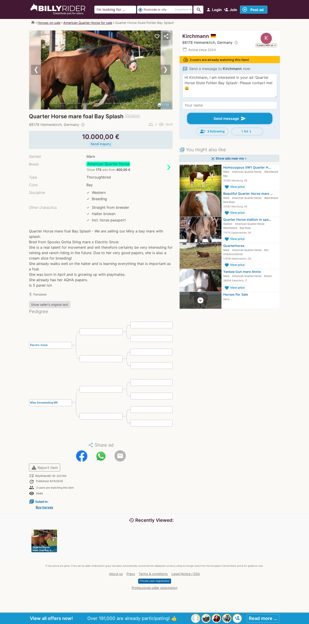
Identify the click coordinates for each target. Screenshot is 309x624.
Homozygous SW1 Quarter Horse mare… (255, 167)
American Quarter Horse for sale (87, 23)
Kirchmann (195, 36)
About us (116, 574)
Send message (230, 118)
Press (130, 574)
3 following (212, 131)
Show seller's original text (49, 304)
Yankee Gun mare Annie (242, 272)
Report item (44, 467)
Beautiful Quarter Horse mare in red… (252, 193)
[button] (40, 69)
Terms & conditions (153, 574)
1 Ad (247, 131)
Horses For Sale (235, 294)
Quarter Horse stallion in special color (253, 219)
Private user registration (155, 580)
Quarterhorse (233, 246)
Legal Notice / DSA (185, 574)
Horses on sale (49, 23)
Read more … (263, 618)
